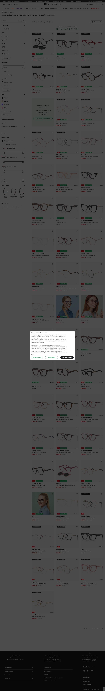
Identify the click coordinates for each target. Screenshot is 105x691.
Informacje (41, 342)
